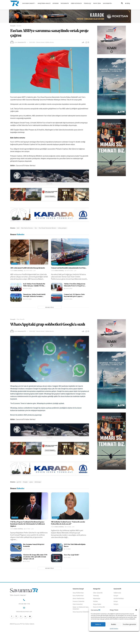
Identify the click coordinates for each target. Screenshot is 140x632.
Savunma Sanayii (28, 3)
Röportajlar (96, 598)
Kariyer (116, 595)
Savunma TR (22, 42)
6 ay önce (27, 528)
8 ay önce (68, 526)
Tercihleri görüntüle (129, 624)
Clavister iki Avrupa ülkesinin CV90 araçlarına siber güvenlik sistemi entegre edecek (35, 557)
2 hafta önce (28, 270)
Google (25, 482)
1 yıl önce (67, 549)
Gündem (56, 3)
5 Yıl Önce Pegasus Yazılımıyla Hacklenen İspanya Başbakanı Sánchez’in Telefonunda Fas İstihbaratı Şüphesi (27, 524)
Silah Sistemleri (78, 604)
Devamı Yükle (49, 307)
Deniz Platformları (78, 598)
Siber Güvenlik (76, 3)
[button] (136, 610)
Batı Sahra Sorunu (27, 228)
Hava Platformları (78, 593)
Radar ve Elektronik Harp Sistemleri (81, 608)
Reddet (113, 624)
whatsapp (38, 482)
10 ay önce (27, 549)
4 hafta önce (28, 299)
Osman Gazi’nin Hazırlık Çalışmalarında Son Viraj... (69, 268)
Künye (116, 601)
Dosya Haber (97, 604)
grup (31, 482)
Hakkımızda (117, 593)
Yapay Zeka (97, 3)
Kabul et (98, 624)
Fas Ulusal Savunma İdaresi (47, 228)
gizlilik (19, 482)
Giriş (128, 3)
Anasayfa (12, 26)
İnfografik (65, 3)
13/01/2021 (32, 42)
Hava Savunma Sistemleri (81, 612)
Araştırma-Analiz (44, 3)
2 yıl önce (27, 561)
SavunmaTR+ (107, 3)
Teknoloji (87, 3)
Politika (95, 601)
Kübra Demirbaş (18, 270)
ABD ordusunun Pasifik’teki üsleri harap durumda (27, 268)
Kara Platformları (78, 595)
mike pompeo (62, 228)
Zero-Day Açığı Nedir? (71, 555)
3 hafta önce (28, 288)
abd (18, 228)
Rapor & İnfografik (99, 607)
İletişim (116, 604)
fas (36, 228)
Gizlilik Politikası (114, 628)
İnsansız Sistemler (78, 601)
